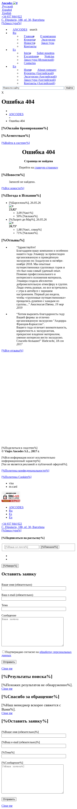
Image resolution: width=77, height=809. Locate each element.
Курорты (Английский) (39, 73)
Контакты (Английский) (39, 83)
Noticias (49, 56)
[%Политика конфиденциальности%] (25, 470)
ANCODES (20, 29)
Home (27, 69)
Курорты (29, 39)
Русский (7, 6)
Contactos (30, 63)
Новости (29, 43)
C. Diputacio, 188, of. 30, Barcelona (22, 19)
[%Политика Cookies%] (16, 477)
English (6, 13)
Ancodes (6, 3)
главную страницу (46, 167)
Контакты (30, 46)
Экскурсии (48, 39)
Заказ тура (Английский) (40, 79)
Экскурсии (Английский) (40, 76)
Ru (14, 32)
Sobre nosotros (45, 53)
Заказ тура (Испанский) (39, 59)
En (14, 66)
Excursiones (31, 56)
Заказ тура (47, 43)
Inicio (27, 53)
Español (6, 9)
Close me (7, 668)
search (33, 29)
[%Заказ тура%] (11, 23)
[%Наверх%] (10, 565)
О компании (48, 36)
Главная (29, 36)
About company (46, 69)
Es (14, 49)
